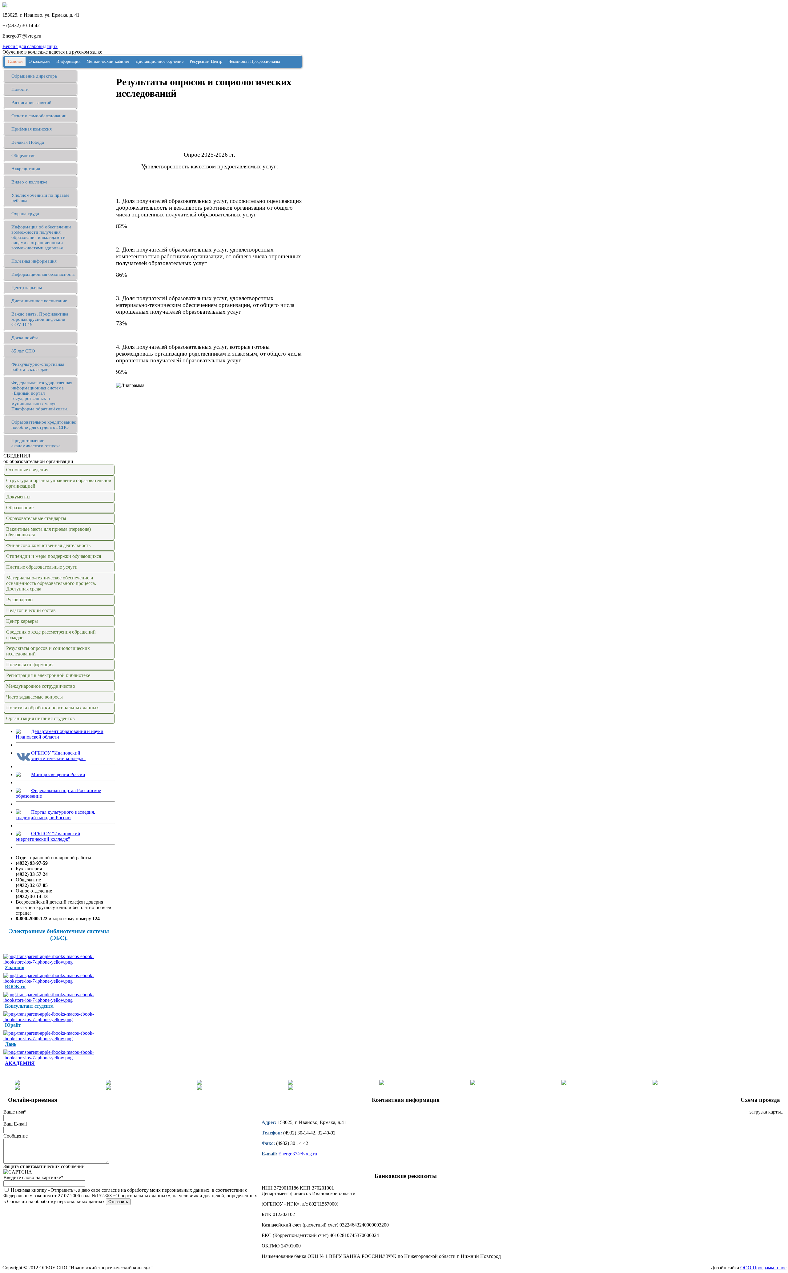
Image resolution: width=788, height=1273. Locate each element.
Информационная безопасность (43, 274)
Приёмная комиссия (31, 129)
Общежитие (23, 155)
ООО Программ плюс (763, 1267)
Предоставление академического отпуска (36, 443)
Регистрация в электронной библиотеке (48, 675)
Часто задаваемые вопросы (34, 696)
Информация (68, 61)
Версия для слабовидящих (30, 46)
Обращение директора (34, 76)
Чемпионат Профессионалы (254, 61)
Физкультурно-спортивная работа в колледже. (37, 367)
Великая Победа (27, 142)
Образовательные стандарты (36, 518)
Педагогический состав (31, 610)
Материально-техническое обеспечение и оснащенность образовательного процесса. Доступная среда (51, 583)
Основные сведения (27, 469)
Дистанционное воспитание (39, 300)
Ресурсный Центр (206, 61)
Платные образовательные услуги (42, 567)
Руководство (19, 599)
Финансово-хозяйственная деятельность (48, 545)
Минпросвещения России (58, 774)
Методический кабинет (108, 61)
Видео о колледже (29, 181)
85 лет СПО (23, 350)
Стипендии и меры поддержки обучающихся (53, 556)
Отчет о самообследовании (38, 115)
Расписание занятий (31, 102)
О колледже (39, 61)
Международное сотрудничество (40, 686)
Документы (18, 496)
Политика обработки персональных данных (52, 707)
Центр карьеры (26, 287)
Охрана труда (25, 213)
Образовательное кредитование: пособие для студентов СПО (43, 425)
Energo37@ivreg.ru (297, 1153)
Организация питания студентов (40, 718)
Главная (15, 61)
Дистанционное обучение (159, 61)
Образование (20, 507)
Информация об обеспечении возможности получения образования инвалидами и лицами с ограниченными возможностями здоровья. (41, 237)
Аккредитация (25, 168)
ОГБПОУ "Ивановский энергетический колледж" (58, 755)
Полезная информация (34, 261)
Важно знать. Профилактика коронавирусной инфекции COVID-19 (39, 319)
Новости (20, 89)
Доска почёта (24, 337)
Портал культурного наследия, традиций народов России (55, 814)
